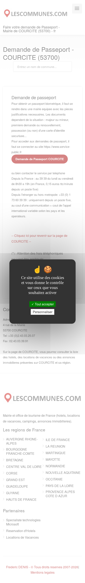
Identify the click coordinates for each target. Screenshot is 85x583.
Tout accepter (44, 304)
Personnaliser (42, 312)
